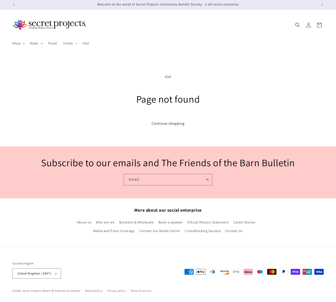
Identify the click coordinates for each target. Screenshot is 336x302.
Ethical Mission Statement (208, 222)
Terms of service (140, 290)
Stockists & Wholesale (136, 222)
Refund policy (94, 290)
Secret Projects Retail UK (38, 290)
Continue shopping (168, 123)
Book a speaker (170, 222)
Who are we (105, 222)
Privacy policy (116, 290)
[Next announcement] (322, 4)
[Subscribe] (206, 179)
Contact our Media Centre (159, 231)
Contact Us (234, 231)
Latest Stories (244, 222)
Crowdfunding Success (203, 231)
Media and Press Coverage (114, 231)
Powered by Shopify (67, 290)
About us (84, 222)
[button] (18, 43)
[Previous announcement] (14, 4)
